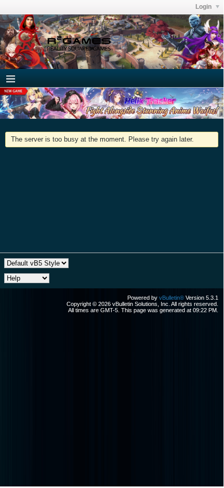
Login (204, 6)
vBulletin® (171, 298)
